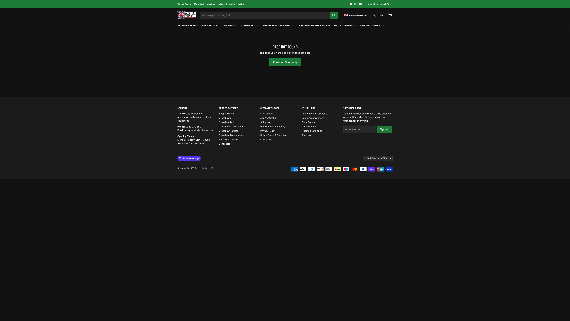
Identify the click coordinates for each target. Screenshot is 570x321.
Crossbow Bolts (227, 122)
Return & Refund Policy (272, 126)
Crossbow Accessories (276, 25)
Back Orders (308, 122)
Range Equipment (371, 25)
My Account (266, 113)
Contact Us (266, 139)
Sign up (384, 129)
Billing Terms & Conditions (274, 135)
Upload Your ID (184, 4)
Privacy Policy (267, 130)
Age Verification (268, 118)
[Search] (334, 15)
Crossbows (210, 25)
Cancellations (309, 126)
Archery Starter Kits (229, 139)
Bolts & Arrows (344, 25)
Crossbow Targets (228, 130)
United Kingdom (379, 4)
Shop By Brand (187, 25)
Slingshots (247, 25)
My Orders (199, 4)
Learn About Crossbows (314, 113)
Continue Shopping (285, 62)
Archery (229, 25)
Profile (241, 4)
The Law (306, 135)
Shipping (211, 4)
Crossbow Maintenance (312, 25)
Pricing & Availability (312, 130)
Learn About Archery (313, 118)
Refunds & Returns (226, 4)
